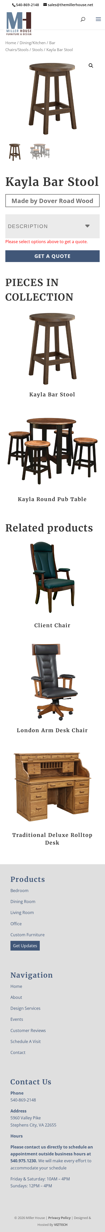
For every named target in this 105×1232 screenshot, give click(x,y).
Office (16, 924)
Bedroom (19, 890)
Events (16, 1019)
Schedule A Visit (25, 1041)
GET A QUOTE (52, 256)
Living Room (22, 912)
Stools (37, 49)
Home (10, 42)
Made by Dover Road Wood (52, 200)
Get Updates (25, 946)
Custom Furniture (27, 935)
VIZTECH (61, 1224)
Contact (17, 1052)
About (16, 997)
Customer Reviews (28, 1030)
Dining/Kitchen (33, 42)
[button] (91, 65)
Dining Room (22, 901)
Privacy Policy (59, 1217)
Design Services (25, 1008)
